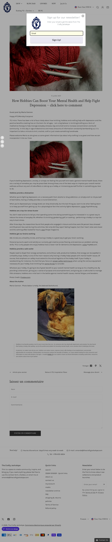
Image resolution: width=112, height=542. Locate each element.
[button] (83, 16)
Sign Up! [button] (56, 39)
